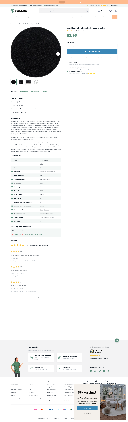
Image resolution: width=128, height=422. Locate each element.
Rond (46, 17)
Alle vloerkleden (51, 384)
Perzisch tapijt (68, 387)
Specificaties (35, 91)
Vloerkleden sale (51, 398)
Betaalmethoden (15, 387)
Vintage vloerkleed (52, 387)
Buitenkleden (37, 17)
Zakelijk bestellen (33, 395)
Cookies (65, 418)
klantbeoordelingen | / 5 (99, 358)
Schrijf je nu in (87, 408)
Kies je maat (71, 42)
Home (12, 24)
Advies (12, 401)
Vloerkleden (14, 17)
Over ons (31, 384)
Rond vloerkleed (69, 395)
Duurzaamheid (32, 401)
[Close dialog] (124, 385)
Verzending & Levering (16, 389)
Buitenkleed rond (51, 395)
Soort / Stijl (25, 17)
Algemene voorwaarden (44, 418)
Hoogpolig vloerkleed (70, 384)
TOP (117, 340)
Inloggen (13, 395)
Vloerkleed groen (69, 392)
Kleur (63, 17)
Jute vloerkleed (69, 389)
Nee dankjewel (87, 413)
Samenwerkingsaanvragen (35, 398)
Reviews (45, 91)
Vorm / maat (72, 17)
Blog (30, 389)
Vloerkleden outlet (69, 398)
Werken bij (31, 392)
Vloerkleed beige (51, 401)
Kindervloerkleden (69, 401)
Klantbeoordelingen (16, 398)
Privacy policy (56, 418)
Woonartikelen (94, 17)
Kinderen (83, 17)
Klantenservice (114, 5)
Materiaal (55, 17)
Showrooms (106, 17)
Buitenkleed (50, 392)
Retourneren (14, 392)
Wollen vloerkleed (51, 389)
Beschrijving (24, 91)
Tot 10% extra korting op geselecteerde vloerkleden (34, 2)
